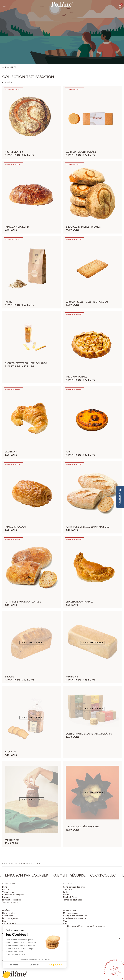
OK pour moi (55, 964)
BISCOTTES (10, 752)
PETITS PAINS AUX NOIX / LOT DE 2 (23, 602)
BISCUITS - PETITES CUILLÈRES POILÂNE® (26, 363)
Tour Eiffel (67, 890)
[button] (6, 974)
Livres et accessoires (11, 900)
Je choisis (34, 964)
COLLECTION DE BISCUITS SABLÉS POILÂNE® (89, 734)
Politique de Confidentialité (75, 916)
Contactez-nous (9, 924)
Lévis (65, 892)
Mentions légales (70, 913)
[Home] (62, 4)
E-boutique (7, 863)
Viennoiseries (8, 892)
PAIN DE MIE (72, 677)
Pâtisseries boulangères (13, 895)
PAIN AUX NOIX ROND (17, 227)
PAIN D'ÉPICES (12, 840)
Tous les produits (10, 903)
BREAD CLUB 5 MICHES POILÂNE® (83, 227)
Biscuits (5, 890)
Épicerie (6, 897)
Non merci (13, 964)
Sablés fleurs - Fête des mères (82, 827)
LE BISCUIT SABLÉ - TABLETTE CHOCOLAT (87, 302)
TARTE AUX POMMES (76, 377)
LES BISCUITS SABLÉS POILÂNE (81, 152)
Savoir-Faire (7, 916)
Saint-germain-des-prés (74, 887)
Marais (66, 895)
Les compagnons (10, 918)
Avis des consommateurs (74, 918)
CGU (65, 921)
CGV (65, 924)
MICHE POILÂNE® (14, 152)
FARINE (8, 302)
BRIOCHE (9, 677)
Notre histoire (8, 913)
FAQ (4, 921)
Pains (4, 887)
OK (120, 938)
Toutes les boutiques (72, 900)
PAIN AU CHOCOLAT (15, 527)
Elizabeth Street (70, 897)
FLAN (68, 452)
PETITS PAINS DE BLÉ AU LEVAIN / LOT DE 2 (87, 527)
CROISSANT (11, 452)
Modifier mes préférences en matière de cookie (84, 926)
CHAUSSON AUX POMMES (79, 602)
